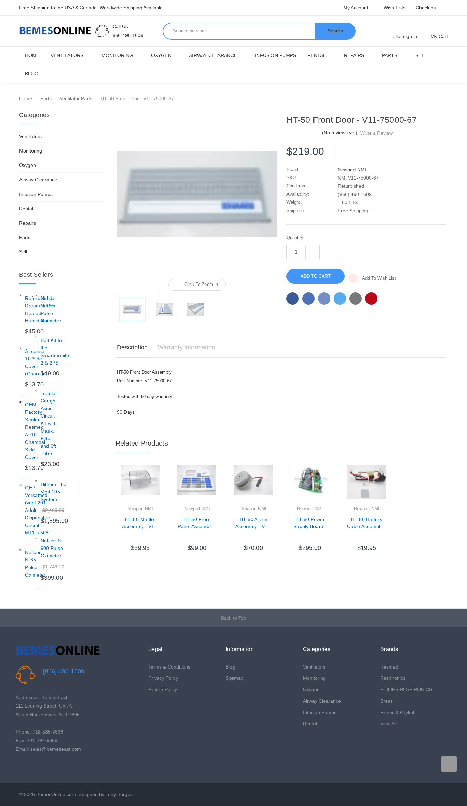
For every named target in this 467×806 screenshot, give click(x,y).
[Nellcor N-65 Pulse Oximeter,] (20, 550)
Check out (427, 7)
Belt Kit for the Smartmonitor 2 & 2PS (56, 352)
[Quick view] (160, 488)
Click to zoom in (201, 284)
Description (132, 347)
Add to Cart (140, 534)
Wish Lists (394, 7)
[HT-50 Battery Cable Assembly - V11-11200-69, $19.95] (366, 484)
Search (335, 31)
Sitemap (234, 678)
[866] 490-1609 (63, 671)
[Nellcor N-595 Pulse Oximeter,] (36, 295)
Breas (386, 701)
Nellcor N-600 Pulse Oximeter (52, 548)
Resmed (389, 667)
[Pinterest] (371, 298)
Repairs (354, 55)
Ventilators (67, 55)
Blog (31, 73)
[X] (340, 298)
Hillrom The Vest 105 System (54, 491)
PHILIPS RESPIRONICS (406, 689)
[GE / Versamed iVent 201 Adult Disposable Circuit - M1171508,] (20, 485)
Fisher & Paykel (397, 712)
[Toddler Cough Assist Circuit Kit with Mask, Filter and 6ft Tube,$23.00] (36, 390)
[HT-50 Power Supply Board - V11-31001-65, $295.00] (310, 484)
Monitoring (117, 55)
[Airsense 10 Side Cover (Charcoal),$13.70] (20, 348)
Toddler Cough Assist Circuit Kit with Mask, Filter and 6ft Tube (49, 423)
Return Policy (162, 689)
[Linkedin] (355, 298)
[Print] (324, 298)
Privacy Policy (163, 678)
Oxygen (161, 55)
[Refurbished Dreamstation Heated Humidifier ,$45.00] (20, 295)
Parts (389, 55)
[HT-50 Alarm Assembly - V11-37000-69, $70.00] (253, 484)
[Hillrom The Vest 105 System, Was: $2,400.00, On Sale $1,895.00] (36, 481)
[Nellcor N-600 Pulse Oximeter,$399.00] (36, 538)
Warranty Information (186, 347)
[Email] (308, 298)
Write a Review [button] (376, 133)
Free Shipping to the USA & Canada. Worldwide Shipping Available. (91, 7)
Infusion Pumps (275, 55)
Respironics (392, 678)
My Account (356, 7)
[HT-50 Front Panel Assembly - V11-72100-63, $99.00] (196, 484)
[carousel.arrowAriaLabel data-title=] (449, 764)
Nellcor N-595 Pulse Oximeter (51, 309)
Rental (316, 55)
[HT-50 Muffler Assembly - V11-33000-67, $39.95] (140, 484)
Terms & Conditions (169, 667)
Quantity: (295, 237)
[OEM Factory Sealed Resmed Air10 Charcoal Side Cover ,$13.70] (20, 402)
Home (32, 55)
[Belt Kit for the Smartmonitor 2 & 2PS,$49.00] (36, 337)
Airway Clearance (213, 55)
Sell (421, 55)
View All (388, 723)
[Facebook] (292, 298)
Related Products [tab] (142, 443)
